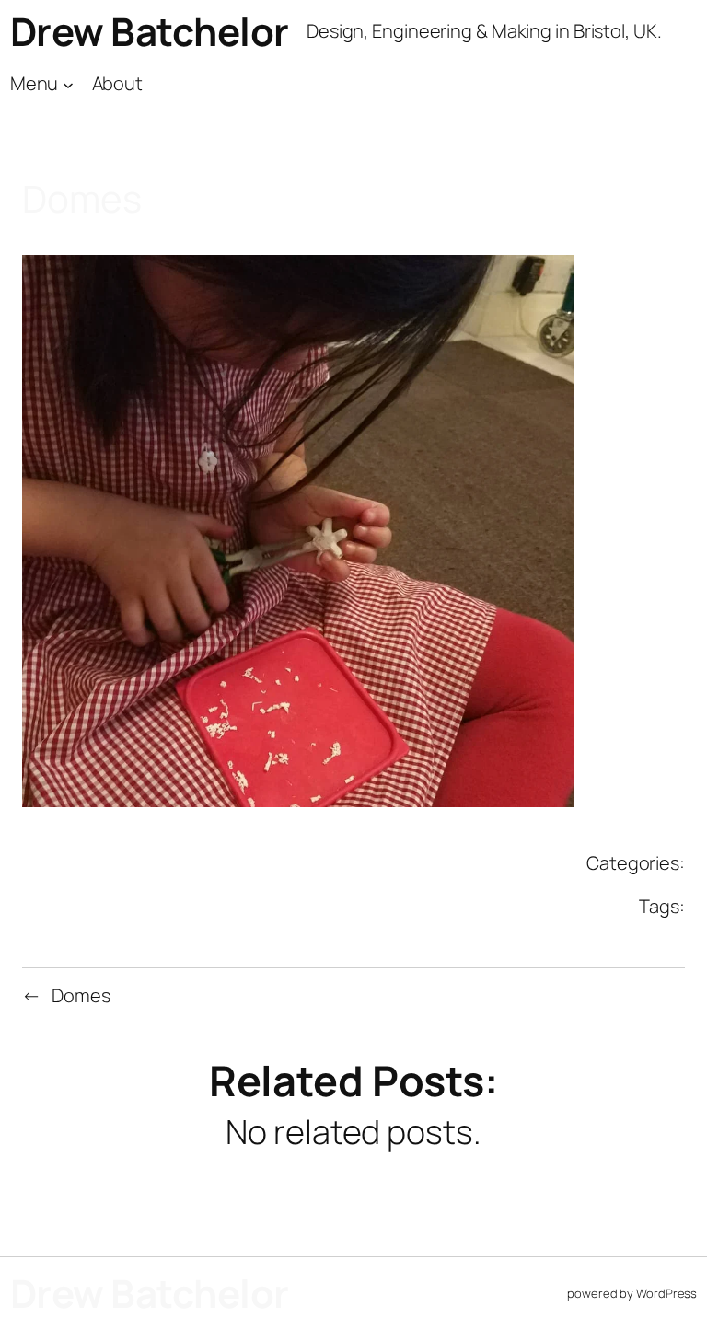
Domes (81, 995)
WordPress (666, 1293)
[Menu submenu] (68, 83)
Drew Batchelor (149, 31)
